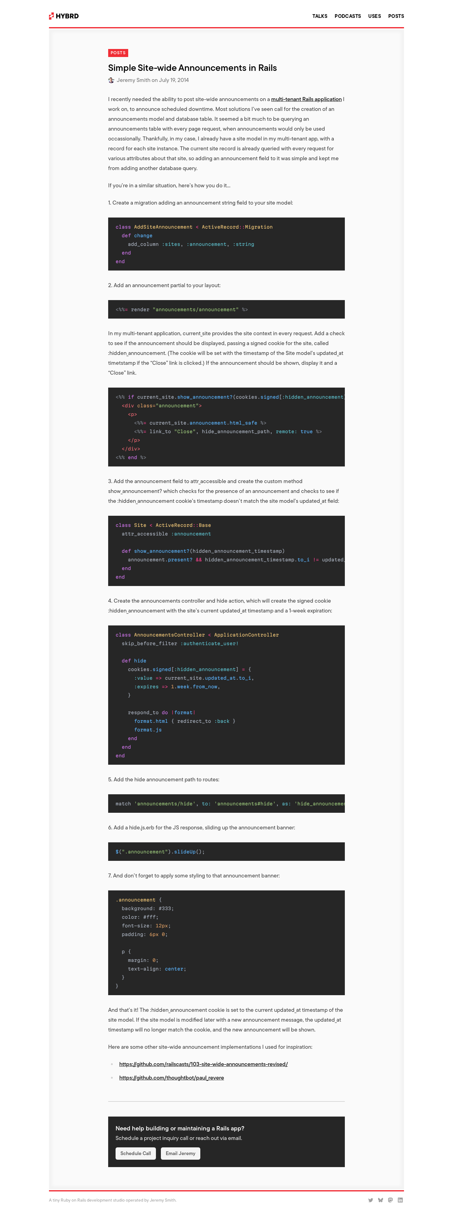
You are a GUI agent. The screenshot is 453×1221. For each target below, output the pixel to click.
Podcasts (348, 16)
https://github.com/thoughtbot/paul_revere (171, 1077)
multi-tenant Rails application (306, 99)
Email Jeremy (180, 1153)
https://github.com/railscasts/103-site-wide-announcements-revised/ (203, 1064)
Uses (374, 16)
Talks (319, 16)
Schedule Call (135, 1153)
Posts (396, 16)
